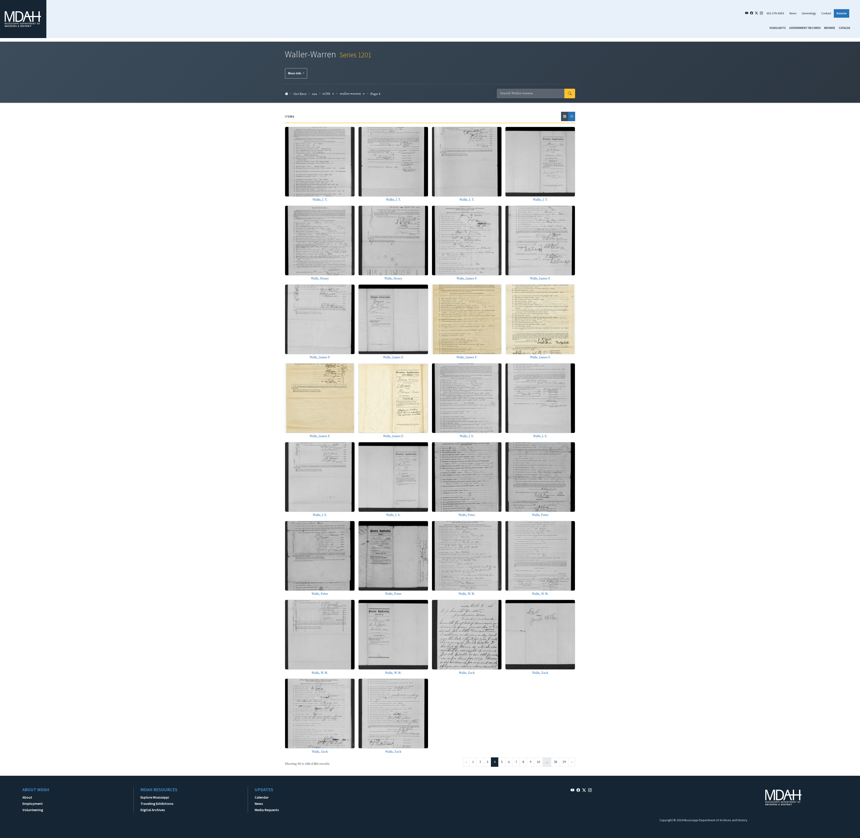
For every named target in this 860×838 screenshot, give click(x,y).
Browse (829, 28)
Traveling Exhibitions (156, 803)
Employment (32, 803)
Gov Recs (300, 94)
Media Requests (267, 810)
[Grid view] (564, 116)
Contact (826, 13)
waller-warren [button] (351, 94)
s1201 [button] (326, 94)
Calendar (262, 797)
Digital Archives (152, 810)
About (27, 797)
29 (564, 762)
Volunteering (32, 810)
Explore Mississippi (154, 797)
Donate (841, 13)
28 (555, 762)
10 (538, 762)
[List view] (571, 116)
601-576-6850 (775, 13)
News (792, 13)
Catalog (844, 28)
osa (314, 94)
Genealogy (809, 13)
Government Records (805, 28)
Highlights (778, 28)
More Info (295, 73)
